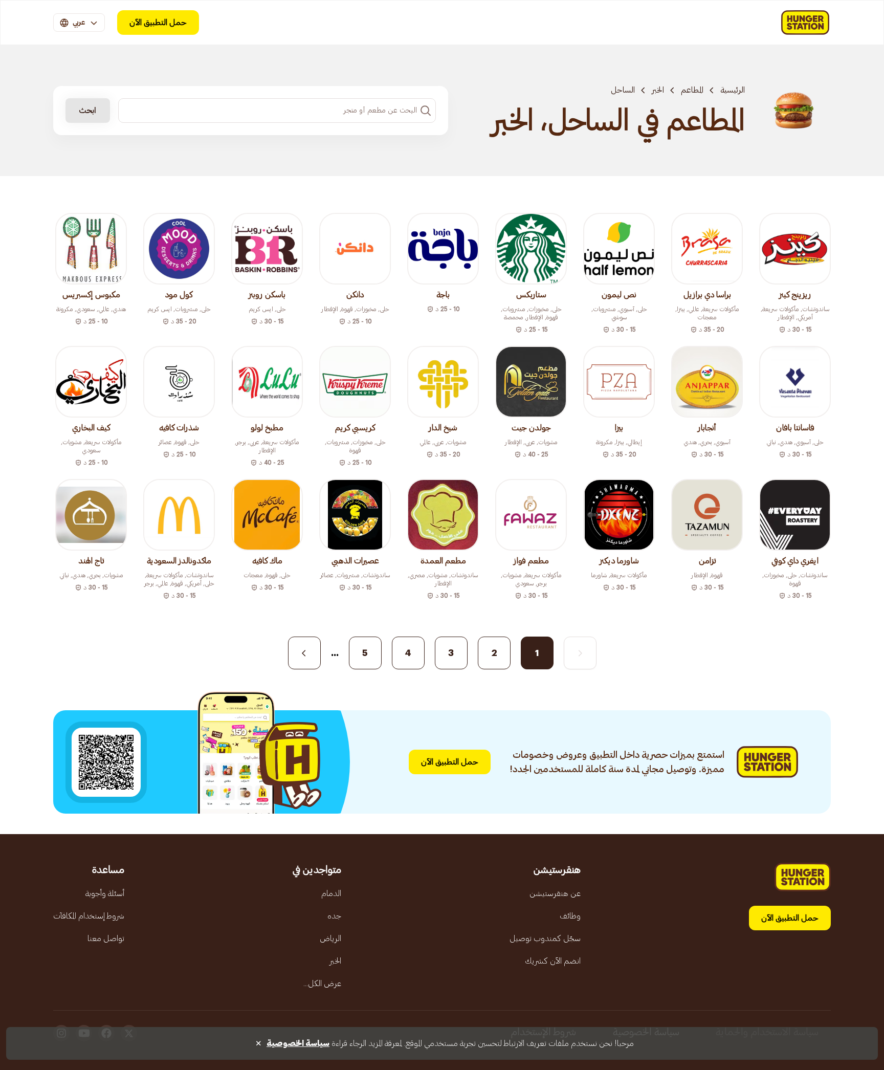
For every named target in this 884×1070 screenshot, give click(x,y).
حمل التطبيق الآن (158, 22)
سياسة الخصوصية (298, 1043)
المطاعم (692, 90)
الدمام (331, 893)
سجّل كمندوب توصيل (545, 938)
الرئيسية (732, 90)
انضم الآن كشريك (553, 961)
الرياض (330, 938)
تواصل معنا (105, 938)
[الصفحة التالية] (304, 653)
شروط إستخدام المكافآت (88, 916)
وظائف (570, 916)
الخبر (658, 90)
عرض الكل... (322, 983)
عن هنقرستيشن (555, 893)
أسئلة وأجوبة (104, 893)
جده (334, 916)
